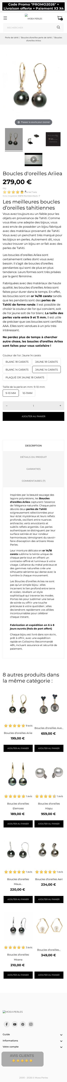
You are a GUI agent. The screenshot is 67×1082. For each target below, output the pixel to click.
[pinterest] (22, 1024)
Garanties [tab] (33, 468)
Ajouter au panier (33, 416)
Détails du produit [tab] (33, 457)
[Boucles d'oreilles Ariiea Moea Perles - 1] (14, 140)
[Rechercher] (58, 27)
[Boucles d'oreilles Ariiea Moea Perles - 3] (53, 140)
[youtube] (14, 1024)
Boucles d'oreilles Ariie (18, 733)
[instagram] (31, 1024)
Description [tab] (33, 445)
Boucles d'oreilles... (49, 949)
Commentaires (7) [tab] (33, 480)
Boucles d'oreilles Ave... (48, 728)
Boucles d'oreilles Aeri (49, 879)
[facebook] (7, 1024)
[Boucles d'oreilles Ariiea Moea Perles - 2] (33, 140)
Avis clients (22, 1056)
